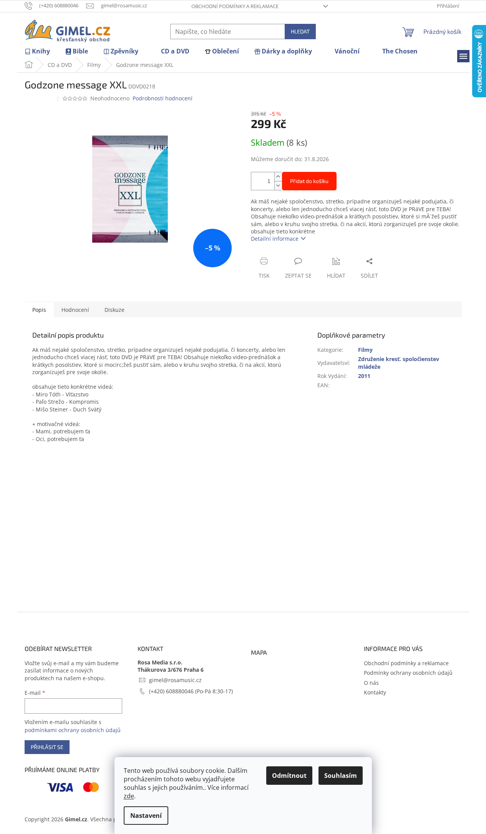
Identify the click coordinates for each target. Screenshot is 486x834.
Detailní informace (275, 238)
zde (129, 796)
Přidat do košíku (309, 181)
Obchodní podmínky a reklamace (235, 6)
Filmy (365, 349)
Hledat (300, 31)
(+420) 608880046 (172, 691)
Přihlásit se (47, 747)
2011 (364, 376)
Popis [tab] (39, 309)
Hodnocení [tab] (75, 309)
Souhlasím (340, 775)
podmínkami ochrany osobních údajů (73, 730)
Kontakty (375, 692)
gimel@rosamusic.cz (175, 680)
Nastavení (146, 815)
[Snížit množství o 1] (278, 185)
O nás (371, 682)
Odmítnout (289, 775)
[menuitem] (37, 51)
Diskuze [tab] (114, 309)
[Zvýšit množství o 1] (278, 176)
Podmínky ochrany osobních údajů (408, 672)
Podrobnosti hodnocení (162, 98)
